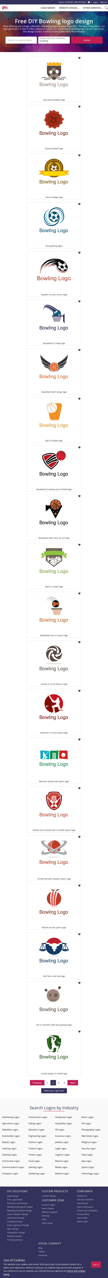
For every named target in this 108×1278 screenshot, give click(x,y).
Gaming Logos (35, 1167)
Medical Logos (62, 1173)
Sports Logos (88, 1167)
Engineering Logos (37, 1135)
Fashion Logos (35, 1142)
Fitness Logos (35, 1154)
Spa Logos (86, 1161)
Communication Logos (13, 1167)
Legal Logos (61, 1148)
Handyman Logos (63, 1117)
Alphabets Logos (10, 1129)
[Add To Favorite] (79, 57)
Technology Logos (90, 1173)
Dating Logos (35, 1123)
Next (72, 1082)
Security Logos (89, 1148)
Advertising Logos (10, 1117)
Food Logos (34, 1161)
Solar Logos (87, 1154)
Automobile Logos (11, 1135)
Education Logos (36, 1129)
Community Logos (11, 1161)
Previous (37, 1082)
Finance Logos (35, 1148)
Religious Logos (89, 1142)
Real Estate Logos (90, 1135)
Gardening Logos (37, 1173)
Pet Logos (86, 1123)
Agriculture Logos (10, 1123)
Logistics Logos (62, 1154)
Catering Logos (9, 1148)
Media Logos (61, 1167)
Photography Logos (91, 1129)
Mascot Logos (61, 1161)
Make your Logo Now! (54, 1090)
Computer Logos (10, 1173)
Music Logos (88, 1117)
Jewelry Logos (61, 1142)
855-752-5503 (80, 2)
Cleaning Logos (9, 1154)
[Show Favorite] (89, 2)
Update (86, 40)
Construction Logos (38, 1117)
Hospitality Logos (63, 1123)
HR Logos (59, 1129)
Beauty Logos (8, 1142)
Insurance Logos (63, 1135)
